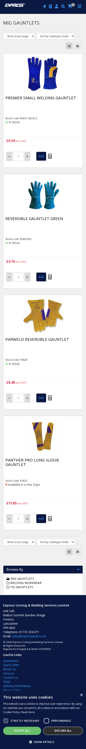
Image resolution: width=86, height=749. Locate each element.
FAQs (6, 682)
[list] (77, 46)
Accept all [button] (22, 730)
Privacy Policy (12, 690)
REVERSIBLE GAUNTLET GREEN (34, 218)
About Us (9, 669)
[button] (43, 741)
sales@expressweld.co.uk (29, 636)
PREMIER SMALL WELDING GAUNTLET (40, 98)
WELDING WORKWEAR (25, 583)
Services (8, 673)
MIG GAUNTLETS (22, 579)
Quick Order (11, 665)
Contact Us (10, 677)
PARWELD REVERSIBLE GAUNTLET (37, 339)
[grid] (69, 46)
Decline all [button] (62, 730)
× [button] (81, 695)
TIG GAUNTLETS (21, 587)
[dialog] (43, 720)
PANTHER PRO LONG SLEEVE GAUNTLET (32, 462)
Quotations (10, 661)
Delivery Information (17, 686)
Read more (28, 712)
